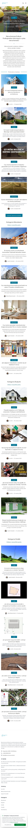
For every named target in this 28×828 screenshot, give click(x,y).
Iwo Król (3, 789)
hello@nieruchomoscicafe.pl (9, 755)
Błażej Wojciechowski (5, 791)
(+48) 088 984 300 (6, 753)
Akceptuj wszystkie (20, 824)
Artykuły (3, 759)
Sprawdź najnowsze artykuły (14, 215)
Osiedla (2, 807)
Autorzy (3, 786)
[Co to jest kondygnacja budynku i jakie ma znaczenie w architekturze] (14, 85)
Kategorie (4, 797)
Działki (14, 17)
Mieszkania (14, 196)
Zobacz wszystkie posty (14, 225)
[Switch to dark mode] (23, 3)
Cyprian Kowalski (4, 793)
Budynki (14, 87)
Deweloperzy (4, 809)
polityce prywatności (14, 822)
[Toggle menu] (25, 3)
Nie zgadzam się (8, 824)
